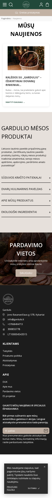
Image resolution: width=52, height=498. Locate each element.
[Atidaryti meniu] (5, 4)
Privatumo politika (12, 488)
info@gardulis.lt (16, 319)
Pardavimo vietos (12, 391)
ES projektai (9, 396)
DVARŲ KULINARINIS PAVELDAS (21, 189)
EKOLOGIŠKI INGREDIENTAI (19, 212)
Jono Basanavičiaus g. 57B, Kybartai (25, 314)
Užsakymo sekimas (10, 459)
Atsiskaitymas (10, 360)
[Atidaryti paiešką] (11, 5)
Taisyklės (7, 351)
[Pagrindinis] (26, 4)
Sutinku (34, 488)
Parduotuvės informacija (13, 496)
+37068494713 (15, 324)
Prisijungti (5, 462)
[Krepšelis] (47, 5)
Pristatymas (9, 365)
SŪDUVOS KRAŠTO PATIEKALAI (21, 177)
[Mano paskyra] (41, 5)
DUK (5, 381)
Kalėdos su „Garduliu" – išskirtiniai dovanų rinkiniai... (23, 81)
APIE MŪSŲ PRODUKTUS (17, 200)
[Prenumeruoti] (45, 431)
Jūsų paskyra (7, 456)
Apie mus (7, 386)
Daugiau (26, 273)
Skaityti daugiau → (15, 102)
